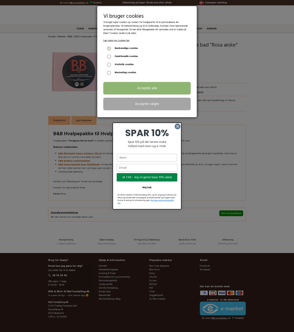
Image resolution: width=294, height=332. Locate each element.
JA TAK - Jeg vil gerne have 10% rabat (147, 177)
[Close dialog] (177, 126)
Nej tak (147, 187)
